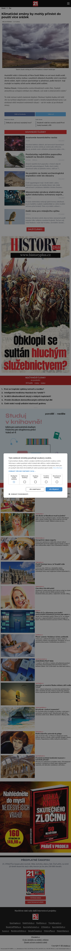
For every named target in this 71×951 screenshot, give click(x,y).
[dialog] (35, 475)
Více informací (57, 468)
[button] (35, 471)
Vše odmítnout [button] (35, 489)
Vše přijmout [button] (54, 489)
